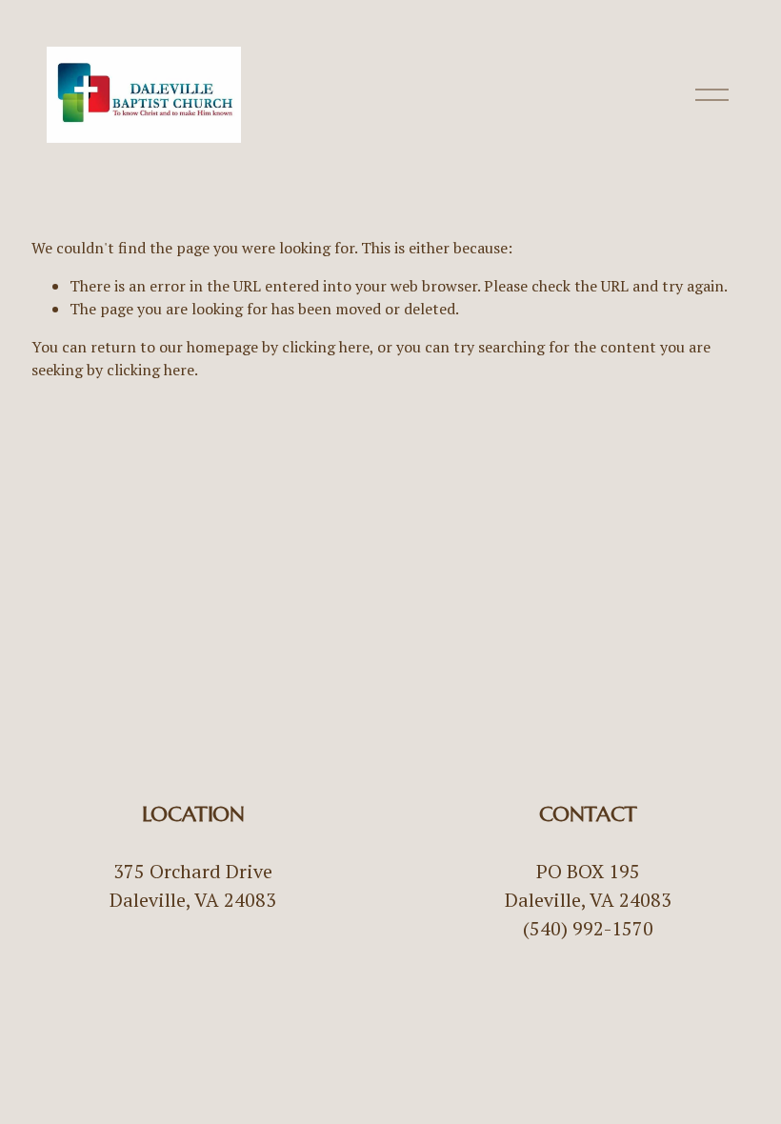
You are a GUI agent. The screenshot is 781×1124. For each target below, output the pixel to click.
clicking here (326, 346)
